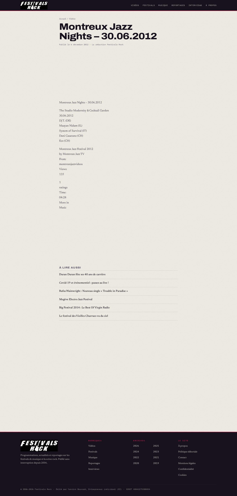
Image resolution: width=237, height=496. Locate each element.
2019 (156, 463)
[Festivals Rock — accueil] (34, 5)
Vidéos (135, 5)
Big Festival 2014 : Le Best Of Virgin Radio (84, 307)
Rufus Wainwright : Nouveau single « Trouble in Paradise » (93, 291)
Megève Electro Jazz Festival (75, 299)
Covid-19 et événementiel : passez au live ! (84, 283)
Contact (182, 457)
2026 (136, 445)
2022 (136, 457)
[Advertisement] (118, 73)
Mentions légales (187, 463)
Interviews (195, 5)
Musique (163, 5)
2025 (156, 445)
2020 (136, 463)
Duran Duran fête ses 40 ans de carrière (82, 274)
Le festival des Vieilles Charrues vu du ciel (83, 316)
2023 (156, 451)
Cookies (182, 475)
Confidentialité (186, 469)
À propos (211, 5)
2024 (136, 451)
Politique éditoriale (187, 452)
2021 (156, 457)
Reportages (178, 5)
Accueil (62, 19)
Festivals (149, 5)
